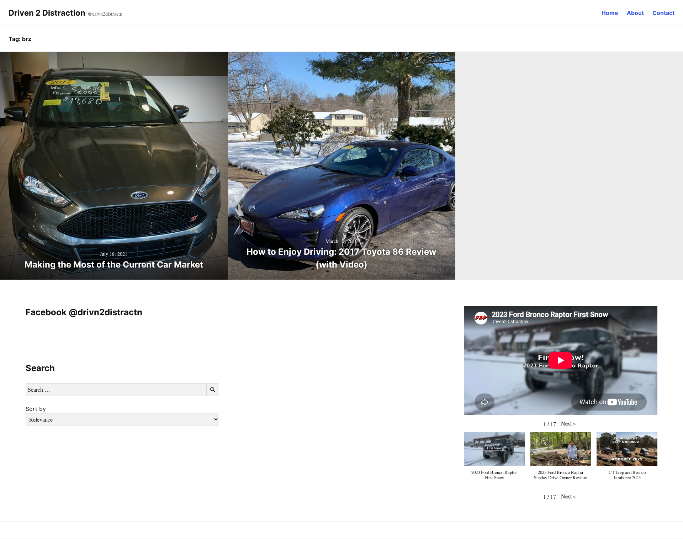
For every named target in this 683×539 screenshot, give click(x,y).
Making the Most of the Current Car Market (114, 264)
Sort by (36, 408)
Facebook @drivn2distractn (84, 312)
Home (610, 12)
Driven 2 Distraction (47, 12)
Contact (663, 12)
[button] (568, 423)
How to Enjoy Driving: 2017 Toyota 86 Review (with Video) (341, 258)
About (635, 12)
